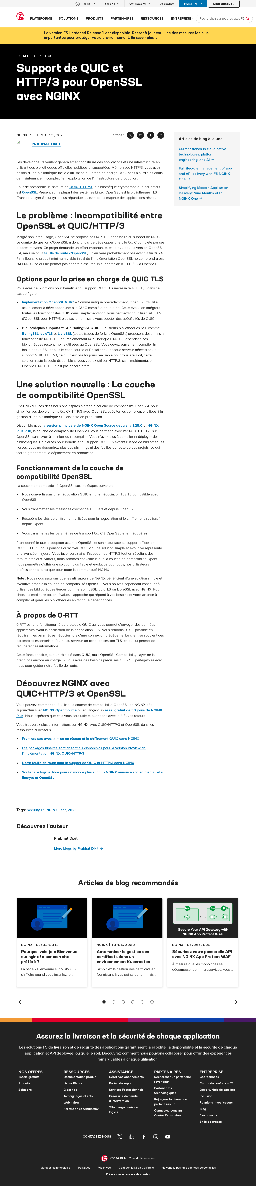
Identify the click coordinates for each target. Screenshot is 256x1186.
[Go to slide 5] (142, 1002)
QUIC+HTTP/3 (80, 187)
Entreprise (26, 56)
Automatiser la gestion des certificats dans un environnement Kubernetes (123, 956)
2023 (72, 810)
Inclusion (206, 1096)
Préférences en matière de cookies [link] (128, 1174)
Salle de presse (211, 1122)
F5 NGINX (49, 810)
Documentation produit (80, 1077)
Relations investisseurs (216, 1103)
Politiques (84, 1167)
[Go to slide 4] (132, 1002)
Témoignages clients (78, 1096)
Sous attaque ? (223, 4)
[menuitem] (85, 3)
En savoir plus (142, 38)
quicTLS (46, 334)
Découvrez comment (120, 1053)
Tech (62, 810)
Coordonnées (209, 1077)
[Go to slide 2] (113, 1002)
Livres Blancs (73, 1083)
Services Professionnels (126, 1090)
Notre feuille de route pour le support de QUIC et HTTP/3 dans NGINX (78, 763)
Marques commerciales (55, 1167)
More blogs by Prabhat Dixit (76, 848)
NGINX (102, 945)
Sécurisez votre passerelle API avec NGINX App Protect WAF (202, 954)
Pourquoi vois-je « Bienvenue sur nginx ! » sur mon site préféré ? (49, 956)
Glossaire (70, 1090)
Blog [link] (48, 56)
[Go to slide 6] (152, 1002)
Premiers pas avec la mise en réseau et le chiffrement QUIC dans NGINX (80, 739)
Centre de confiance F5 (216, 1083)
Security (33, 810)
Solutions (25, 1090)
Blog (203, 1109)
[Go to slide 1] (104, 1002)
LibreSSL (65, 334)
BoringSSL (30, 334)
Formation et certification (82, 1109)
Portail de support (122, 1083)
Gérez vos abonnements (126, 1077)
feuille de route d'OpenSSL (65, 253)
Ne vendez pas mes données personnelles (189, 1167)
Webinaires (72, 1103)
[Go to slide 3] (123, 1002)
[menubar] (128, 3)
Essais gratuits (28, 1077)
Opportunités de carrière (217, 1090)
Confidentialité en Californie (136, 1167)
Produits (24, 1083)
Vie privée (104, 1167)
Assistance (167, 3)
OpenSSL (29, 192)
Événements (208, 1115)
